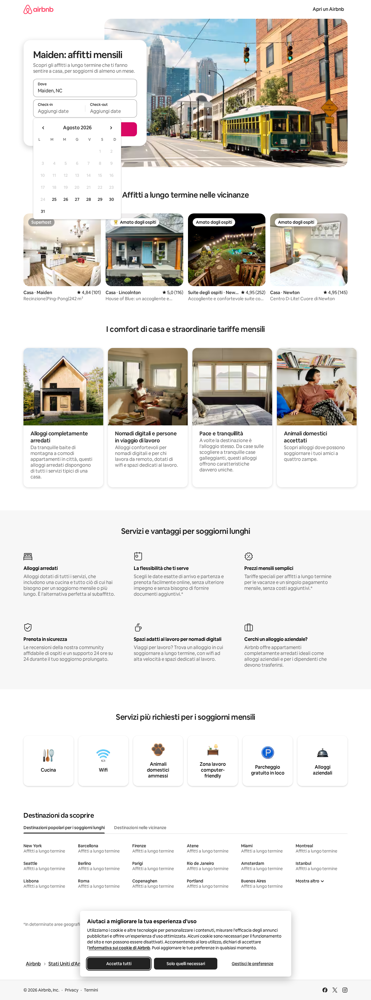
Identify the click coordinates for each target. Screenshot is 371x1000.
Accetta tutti (118, 963)
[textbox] (59, 111)
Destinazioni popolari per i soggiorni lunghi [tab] (64, 827)
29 (100, 199)
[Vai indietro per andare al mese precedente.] (43, 128)
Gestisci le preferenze (252, 963)
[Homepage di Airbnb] (38, 9)
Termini (91, 990)
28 (88, 199)
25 (54, 199)
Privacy (71, 990)
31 (43, 211)
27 (77, 199)
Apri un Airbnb (328, 9)
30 (111, 199)
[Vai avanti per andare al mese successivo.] (111, 128)
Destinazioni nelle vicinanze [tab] (140, 827)
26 (65, 199)
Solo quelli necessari (185, 963)
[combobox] (85, 90)
